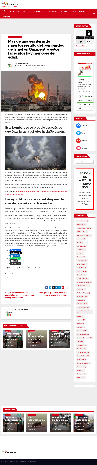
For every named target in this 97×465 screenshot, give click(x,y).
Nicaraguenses (83, 334)
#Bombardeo (32, 65)
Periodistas (81, 349)
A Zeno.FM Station (81, 45)
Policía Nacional (83, 352)
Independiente (82, 303)
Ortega (80, 341)
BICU (80, 242)
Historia (52, 11)
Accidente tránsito (84, 228)
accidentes (81, 224)
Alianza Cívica (82, 231)
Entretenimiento (79, 11)
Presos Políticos (83, 356)
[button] (94, 14)
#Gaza (39, 65)
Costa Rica (81, 267)
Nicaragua (82, 330)
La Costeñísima (83, 307)
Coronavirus (82, 260)
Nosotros (14, 11)
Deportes (40, 11)
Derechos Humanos (84, 282)
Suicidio (80, 370)
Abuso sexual (82, 221)
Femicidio (81, 289)
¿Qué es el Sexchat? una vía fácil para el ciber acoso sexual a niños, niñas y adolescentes (19, 295)
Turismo (64, 11)
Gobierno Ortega (83, 293)
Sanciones (81, 367)
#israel (43, 65)
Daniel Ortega (82, 278)
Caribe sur (81, 249)
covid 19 (81, 275)
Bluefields (81, 246)
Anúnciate (8, 16)
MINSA (80, 323)
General (11, 37)
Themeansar (33, 461)
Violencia (81, 377)
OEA (89, 338)
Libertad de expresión (83, 311)
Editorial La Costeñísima (9, 344)
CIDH (80, 253)
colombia (81, 257)
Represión (81, 359)
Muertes (81, 327)
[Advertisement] (36, 28)
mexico (80, 316)
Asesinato (81, 239)
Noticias (27, 11)
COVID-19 (82, 271)
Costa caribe (82, 264)
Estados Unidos (83, 285)
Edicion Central (23, 63)
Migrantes (81, 320)
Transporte (81, 374)
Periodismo (81, 345)
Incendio (81, 300)
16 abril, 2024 (35, 423)
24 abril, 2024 (11, 423)
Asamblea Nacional (84, 235)
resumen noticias (84, 363)
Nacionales (18, 37)
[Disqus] (36, 376)
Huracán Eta (82, 296)
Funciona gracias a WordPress (10, 461)
